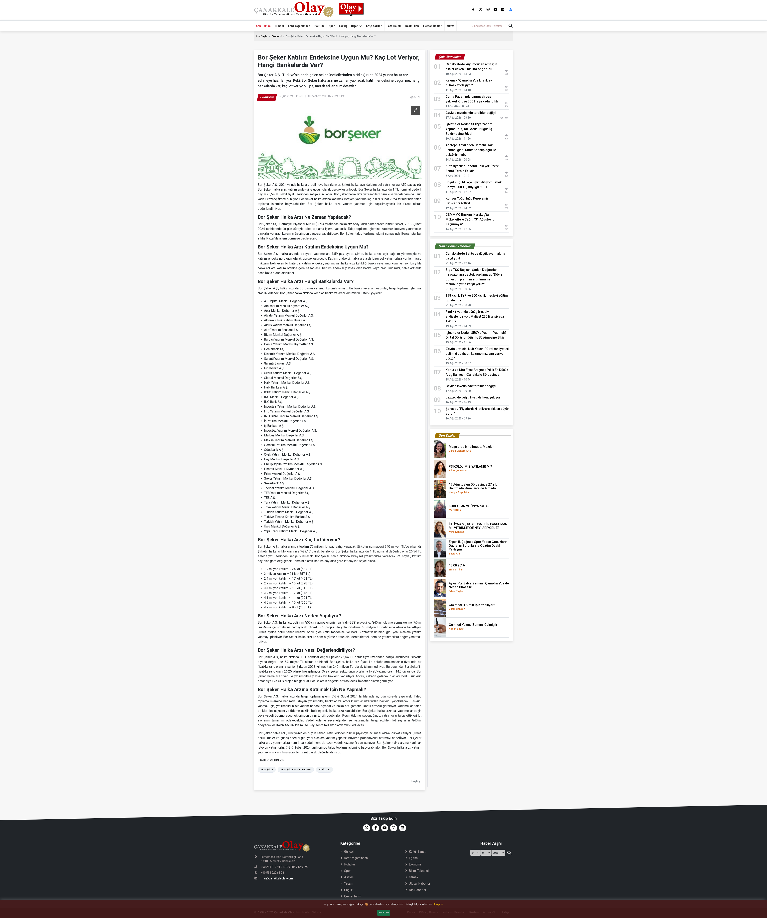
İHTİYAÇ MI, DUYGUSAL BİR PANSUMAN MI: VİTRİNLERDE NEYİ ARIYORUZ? (478, 527)
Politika (319, 25)
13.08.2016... (458, 567)
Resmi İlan (412, 25)
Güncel (279, 25)
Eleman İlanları (432, 25)
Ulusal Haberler (419, 883)
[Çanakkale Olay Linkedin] (401, 827)
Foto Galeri (394, 25)
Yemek (413, 877)
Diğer (354, 25)
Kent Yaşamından (299, 25)
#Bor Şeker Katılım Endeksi (295, 769)
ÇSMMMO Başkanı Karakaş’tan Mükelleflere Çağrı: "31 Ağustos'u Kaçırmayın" (470, 219)
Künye (450, 25)
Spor (332, 25)
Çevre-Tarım (352, 896)
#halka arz (324, 769)
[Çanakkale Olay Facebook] (374, 827)
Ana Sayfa (261, 36)
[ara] (509, 853)
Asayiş (343, 25)
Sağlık (348, 890)
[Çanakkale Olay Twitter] (365, 827)
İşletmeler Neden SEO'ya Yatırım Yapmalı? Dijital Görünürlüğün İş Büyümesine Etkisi (469, 129)
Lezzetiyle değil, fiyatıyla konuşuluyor (473, 397)
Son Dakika (263, 25)
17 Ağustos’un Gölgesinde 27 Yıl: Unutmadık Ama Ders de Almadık (473, 488)
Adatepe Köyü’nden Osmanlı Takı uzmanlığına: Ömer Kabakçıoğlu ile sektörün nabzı (471, 150)
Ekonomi (277, 36)
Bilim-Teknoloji (419, 871)
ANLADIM (383, 912)
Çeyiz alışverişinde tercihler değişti (471, 113)
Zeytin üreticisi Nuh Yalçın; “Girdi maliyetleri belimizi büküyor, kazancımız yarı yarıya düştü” (477, 353)
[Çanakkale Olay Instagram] (392, 827)
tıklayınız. (438, 904)
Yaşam (348, 883)
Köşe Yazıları (374, 25)
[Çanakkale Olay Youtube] (383, 827)
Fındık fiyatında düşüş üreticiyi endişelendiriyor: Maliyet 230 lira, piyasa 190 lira (475, 316)
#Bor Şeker (266, 769)
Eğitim (413, 858)
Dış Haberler (417, 890)
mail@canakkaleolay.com (277, 878)
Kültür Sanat (417, 851)
